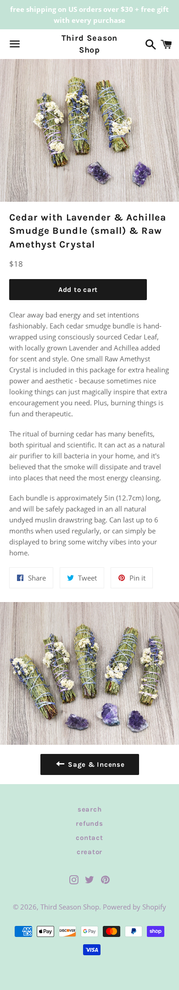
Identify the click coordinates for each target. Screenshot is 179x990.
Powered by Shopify (134, 906)
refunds (89, 823)
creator (89, 852)
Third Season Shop (89, 43)
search (90, 809)
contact (89, 838)
